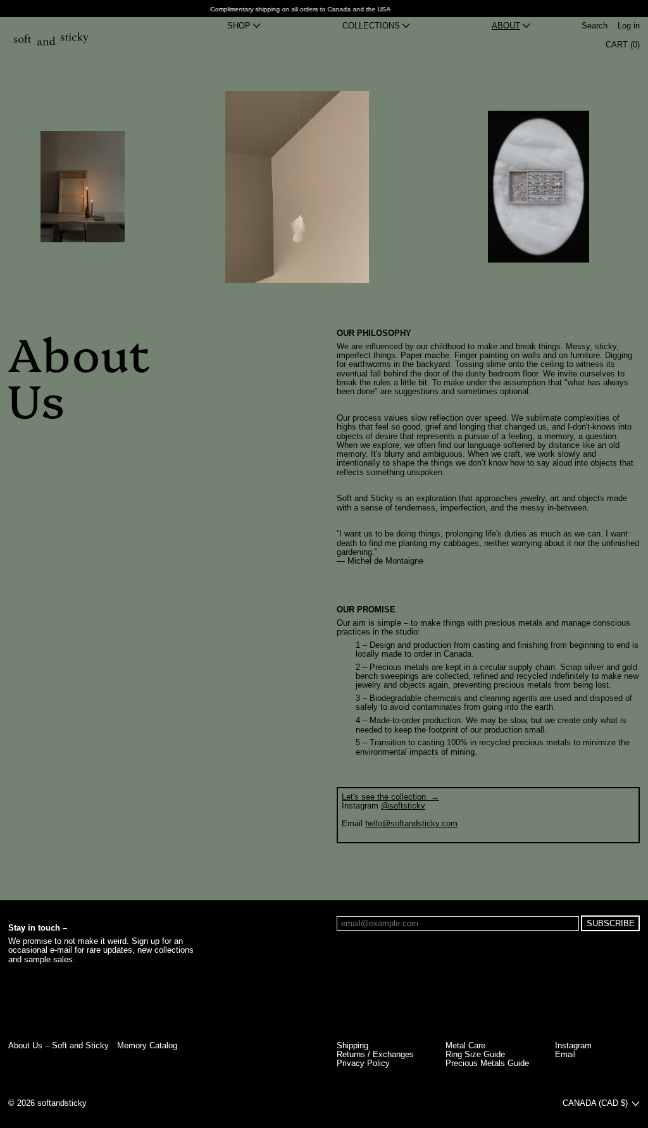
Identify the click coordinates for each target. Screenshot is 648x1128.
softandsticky (62, 1103)
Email (565, 1054)
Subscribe (611, 923)
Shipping (352, 1045)
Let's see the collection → (390, 797)
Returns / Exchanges (375, 1054)
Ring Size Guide (475, 1054)
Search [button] (595, 26)
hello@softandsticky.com (411, 823)
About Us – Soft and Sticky (58, 1045)
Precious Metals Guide (487, 1063)
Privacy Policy (363, 1063)
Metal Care (465, 1045)
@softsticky (403, 805)
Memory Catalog (147, 1045)
